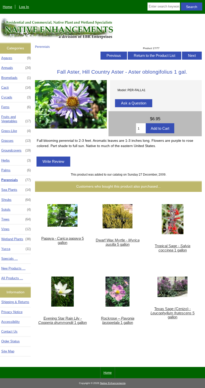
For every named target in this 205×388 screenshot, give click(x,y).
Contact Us (9, 331)
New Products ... (13, 268)
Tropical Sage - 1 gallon (172, 248)
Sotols (16, 209)
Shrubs (16, 200)
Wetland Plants (16, 239)
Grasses (16, 141)
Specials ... (9, 259)
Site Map (7, 351)
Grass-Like (16, 131)
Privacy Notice (11, 312)
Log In (24, 7)
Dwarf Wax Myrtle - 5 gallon (118, 242)
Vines (16, 229)
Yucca (16, 249)
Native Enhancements (113, 383)
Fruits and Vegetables (16, 119)
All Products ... (12, 278)
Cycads (16, 97)
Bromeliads (16, 78)
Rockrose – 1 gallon (117, 320)
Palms (16, 170)
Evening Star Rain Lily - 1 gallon (62, 320)
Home (7, 7)
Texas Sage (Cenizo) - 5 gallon (172, 313)
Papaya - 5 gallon (62, 240)
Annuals (16, 68)
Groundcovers (16, 150)
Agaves (16, 58)
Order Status (10, 341)
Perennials (42, 46)
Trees (16, 219)
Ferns (16, 107)
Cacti (16, 87)
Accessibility (10, 322)
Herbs (16, 160)
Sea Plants (16, 190)
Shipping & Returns (15, 302)
